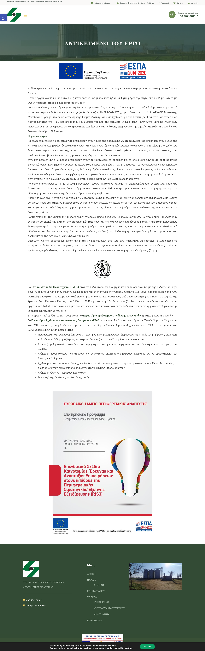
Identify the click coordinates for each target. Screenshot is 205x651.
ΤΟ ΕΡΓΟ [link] (92, 597)
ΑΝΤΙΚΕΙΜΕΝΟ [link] (101, 602)
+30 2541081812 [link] (188, 16)
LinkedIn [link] (194, 3)
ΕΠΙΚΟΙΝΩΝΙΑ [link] (94, 620)
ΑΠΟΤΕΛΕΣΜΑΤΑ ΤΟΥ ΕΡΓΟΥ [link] (109, 608)
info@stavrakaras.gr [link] (103, 3)
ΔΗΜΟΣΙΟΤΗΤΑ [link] (101, 614)
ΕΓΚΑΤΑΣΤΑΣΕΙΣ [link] (96, 591)
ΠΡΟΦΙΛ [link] (91, 580)
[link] (3, 17)
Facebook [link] (165, 3)
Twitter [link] (180, 3)
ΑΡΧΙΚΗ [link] (91, 574)
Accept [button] (147, 647)
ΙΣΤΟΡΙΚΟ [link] (98, 585)
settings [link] (128, 648)
